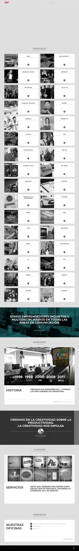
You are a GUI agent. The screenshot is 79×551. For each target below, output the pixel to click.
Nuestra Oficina (68, 539)
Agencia (59, 2)
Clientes (65, 2)
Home (47, 2)
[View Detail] (5, 67)
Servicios (61, 401)
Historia (55, 401)
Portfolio (52, 2)
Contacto (71, 2)
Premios (66, 401)
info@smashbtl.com (37, 528)
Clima (71, 401)
